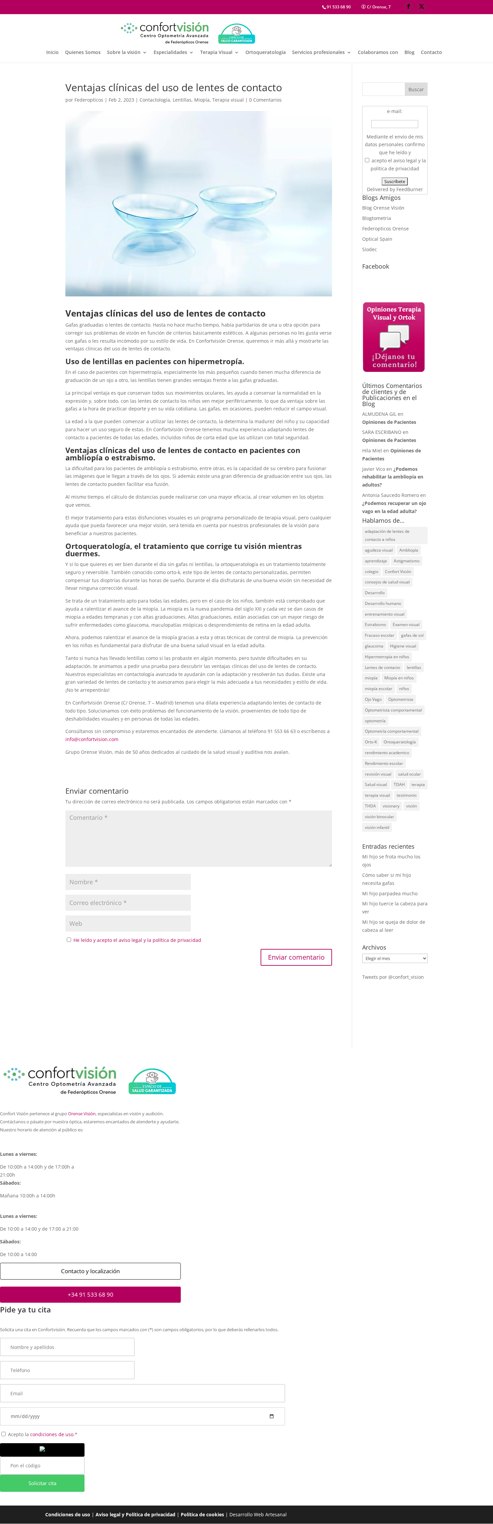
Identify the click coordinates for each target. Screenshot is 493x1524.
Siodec (369, 249)
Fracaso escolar (379, 635)
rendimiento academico (387, 752)
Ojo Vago (373, 699)
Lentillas (182, 100)
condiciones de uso (51, 1434)
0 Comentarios (265, 100)
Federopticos (88, 100)
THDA (370, 806)
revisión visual (378, 774)
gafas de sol (412, 635)
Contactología (155, 100)
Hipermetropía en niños (387, 657)
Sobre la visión (124, 52)
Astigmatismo (407, 561)
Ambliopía (408, 550)
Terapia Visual (216, 52)
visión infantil (377, 827)
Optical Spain (377, 239)
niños (404, 688)
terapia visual (377, 795)
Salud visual (376, 784)
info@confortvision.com (91, 739)
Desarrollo (375, 593)
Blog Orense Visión (383, 208)
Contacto (431, 52)
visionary (391, 806)
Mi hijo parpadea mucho (390, 893)
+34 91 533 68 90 (90, 1294)
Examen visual (406, 624)
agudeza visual (379, 550)
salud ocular (409, 774)
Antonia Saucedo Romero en (394, 503)
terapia (418, 784)
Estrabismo (375, 624)
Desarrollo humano (383, 603)
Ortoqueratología (265, 52)
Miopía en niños (399, 678)
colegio (371, 571)
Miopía (202, 100)
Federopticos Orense (385, 228)
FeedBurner (409, 189)
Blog (409, 52)
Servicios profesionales (318, 52)
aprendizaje (376, 561)
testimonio (407, 795)
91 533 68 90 (339, 7)
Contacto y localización (90, 1271)
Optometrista (400, 699)
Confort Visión (398, 571)
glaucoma (374, 646)
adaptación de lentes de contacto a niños (387, 535)
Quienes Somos (83, 52)
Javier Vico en (392, 477)
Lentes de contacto (382, 667)
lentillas (414, 667)
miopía (371, 678)
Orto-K (371, 742)
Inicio (52, 52)
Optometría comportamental (392, 731)
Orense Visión (82, 1114)
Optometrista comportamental (393, 710)
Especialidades (170, 52)
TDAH (399, 784)
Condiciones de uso (67, 1514)
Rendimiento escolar (384, 763)
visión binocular (379, 817)
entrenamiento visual (384, 614)
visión (411, 806)
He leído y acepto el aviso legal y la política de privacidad (136, 940)
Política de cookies (202, 1514)
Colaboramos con (378, 52)
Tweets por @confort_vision (393, 977)
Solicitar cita (42, 1483)
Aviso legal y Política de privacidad (135, 1514)
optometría (375, 721)
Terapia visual (228, 100)
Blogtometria (376, 218)
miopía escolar (378, 688)
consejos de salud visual (387, 582)
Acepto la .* (42, 1434)
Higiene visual (403, 646)
